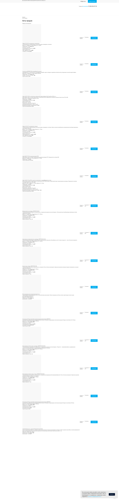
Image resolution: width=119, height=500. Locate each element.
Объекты (43, 0)
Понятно (112, 494)
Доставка (24, 0)
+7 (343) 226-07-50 (92, 6)
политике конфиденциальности (94, 496)
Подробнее (94, 64)
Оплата (27, 0)
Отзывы (37, 0)
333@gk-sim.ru (83, 1)
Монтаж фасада (31, 0)
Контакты (40, 0)
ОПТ (35, 0)
